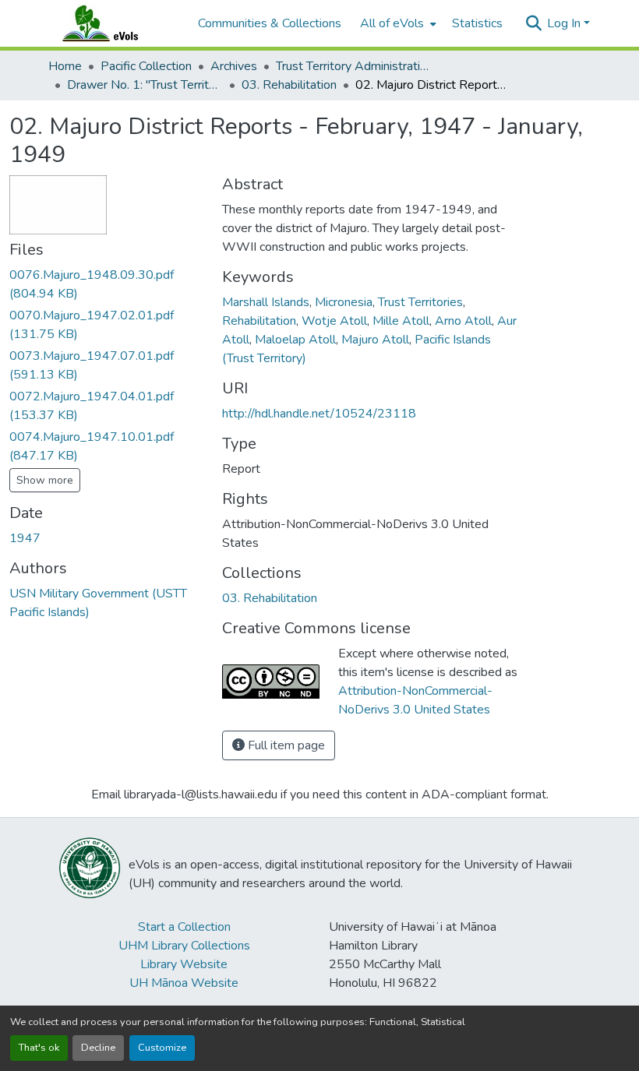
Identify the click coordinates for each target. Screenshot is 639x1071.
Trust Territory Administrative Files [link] (354, 66)
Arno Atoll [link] (463, 320)
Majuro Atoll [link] (375, 339)
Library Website (184, 964)
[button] (115, 23)
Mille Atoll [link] (400, 320)
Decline (98, 1048)
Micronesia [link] (343, 302)
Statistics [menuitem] (477, 23)
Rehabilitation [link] (259, 320)
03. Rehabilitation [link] (289, 84)
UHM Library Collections (184, 945)
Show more (44, 480)
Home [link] (65, 66)
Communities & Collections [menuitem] (269, 23)
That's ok (39, 1048)
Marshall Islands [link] (265, 302)
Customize (162, 1048)
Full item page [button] (285, 745)
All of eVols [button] (392, 23)
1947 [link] (25, 538)
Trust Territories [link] (420, 302)
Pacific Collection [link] (146, 66)
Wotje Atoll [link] (334, 320)
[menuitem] (396, 23)
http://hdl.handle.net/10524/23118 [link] (319, 413)
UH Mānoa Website (183, 983)
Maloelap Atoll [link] (295, 339)
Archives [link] (233, 66)
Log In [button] (565, 23)
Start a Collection (184, 926)
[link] (106, 284)
